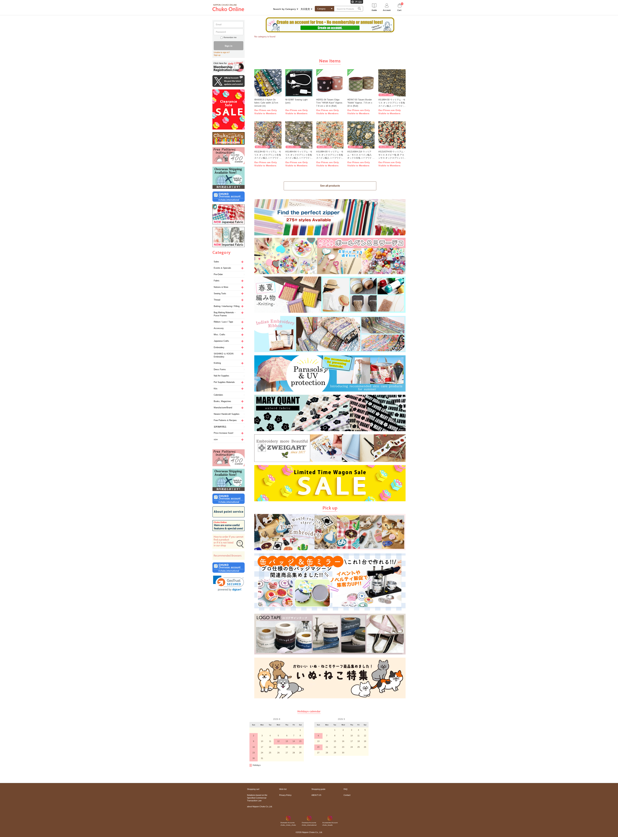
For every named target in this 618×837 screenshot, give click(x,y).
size (216, 439)
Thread (217, 300)
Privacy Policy (285, 795)
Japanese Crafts (221, 341)
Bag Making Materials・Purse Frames (225, 314)
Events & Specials (222, 268)
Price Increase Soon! (223, 433)
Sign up (217, 55)
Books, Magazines (222, 401)
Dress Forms (220, 369)
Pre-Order (218, 274)
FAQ (345, 789)
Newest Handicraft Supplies (226, 414)
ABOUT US (316, 795)
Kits (215, 388)
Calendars (218, 395)
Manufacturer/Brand (223, 407)
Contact (347, 795)
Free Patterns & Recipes (225, 420)
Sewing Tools (220, 293)
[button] (228, 583)
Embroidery (219, 347)
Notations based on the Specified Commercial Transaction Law (257, 798)
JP (356, 2)
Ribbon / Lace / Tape (223, 322)
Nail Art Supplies (221, 376)
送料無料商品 (220, 426)
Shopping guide (318, 789)
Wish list (282, 789)
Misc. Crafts (219, 334)
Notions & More (221, 287)
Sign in (228, 46)
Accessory (219, 328)
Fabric (217, 280)
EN (360, 2)
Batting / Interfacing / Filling (226, 306)
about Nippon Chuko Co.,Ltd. (259, 806)
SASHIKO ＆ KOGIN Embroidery (223, 355)
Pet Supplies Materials (224, 382)
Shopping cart (253, 789)
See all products (330, 185)
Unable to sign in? (222, 52)
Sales (216, 261)
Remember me (230, 37)
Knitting (217, 363)
